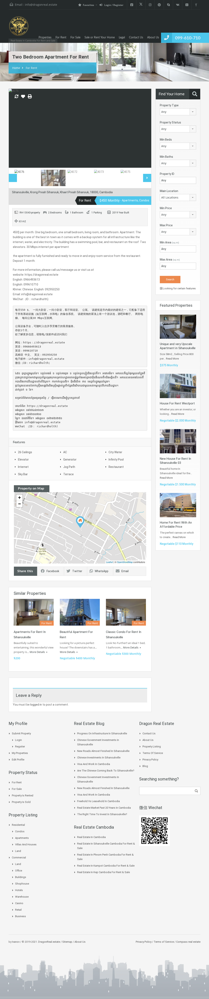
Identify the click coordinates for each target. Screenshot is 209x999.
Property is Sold (21, 802)
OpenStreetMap (125, 562)
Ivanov (16, 941)
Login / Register (113, 5)
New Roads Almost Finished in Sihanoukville (103, 751)
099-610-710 (187, 38)
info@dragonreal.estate (41, 5)
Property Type (169, 105)
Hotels (19, 890)
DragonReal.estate (49, 941)
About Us (153, 37)
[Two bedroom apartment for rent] (80, 522)
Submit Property (21, 733)
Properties (45, 37)
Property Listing (151, 746)
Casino (19, 903)
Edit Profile (18, 759)
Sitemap (67, 941)
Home (16, 68)
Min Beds (166, 139)
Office (18, 870)
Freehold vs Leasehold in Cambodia (98, 801)
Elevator (23, 459)
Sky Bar (23, 474)
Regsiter (20, 746)
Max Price (166, 225)
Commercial (19, 857)
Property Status (170, 122)
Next (144, 128)
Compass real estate (188, 941)
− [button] (19, 503)
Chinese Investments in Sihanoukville (98, 757)
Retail (18, 909)
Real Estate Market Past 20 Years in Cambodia (104, 807)
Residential (18, 824)
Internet (23, 466)
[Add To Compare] (16, 96)
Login (18, 739)
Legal (122, 37)
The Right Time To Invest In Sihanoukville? (102, 814)
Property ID (167, 173)
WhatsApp (101, 571)
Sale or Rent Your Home (99, 37)
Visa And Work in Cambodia (93, 764)
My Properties (20, 753)
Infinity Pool (116, 459)
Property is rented (22, 795)
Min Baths (166, 156)
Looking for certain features (179, 288)
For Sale (75, 37)
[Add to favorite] (23, 98)
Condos (19, 831)
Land (18, 850)
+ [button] (19, 497)
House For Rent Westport (177, 403)
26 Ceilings (25, 452)
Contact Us (136, 37)
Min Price (166, 208)
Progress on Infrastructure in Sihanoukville (102, 733)
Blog (145, 766)
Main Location (169, 191)
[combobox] (178, 111)
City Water (115, 452)
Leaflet (109, 562)
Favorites (88, 5)
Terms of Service (152, 753)
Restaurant (116, 466)
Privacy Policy (150, 759)
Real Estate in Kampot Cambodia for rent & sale (106, 865)
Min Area (169, 242)
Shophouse (22, 883)
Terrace (68, 474)
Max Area (170, 259)
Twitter (77, 571)
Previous (16, 128)
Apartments (22, 837)
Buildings (20, 877)
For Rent (61, 37)
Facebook (53, 571)
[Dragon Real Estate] (19, 28)
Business (20, 916)
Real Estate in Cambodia (91, 837)
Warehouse (22, 896)
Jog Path (69, 466)
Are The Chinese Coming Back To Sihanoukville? (105, 770)
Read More (172, 358)
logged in (36, 704)
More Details (38, 652)
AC (65, 452)
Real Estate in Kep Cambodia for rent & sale (103, 872)
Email (125, 571)
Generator (70, 459)
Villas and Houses (26, 844)
